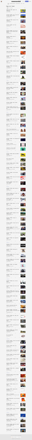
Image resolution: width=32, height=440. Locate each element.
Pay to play (7, 115)
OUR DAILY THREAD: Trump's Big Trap (12, 222)
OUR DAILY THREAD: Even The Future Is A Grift (12, 275)
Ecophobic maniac (8, 62)
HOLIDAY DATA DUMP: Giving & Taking (12, 374)
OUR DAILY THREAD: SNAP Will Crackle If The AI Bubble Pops (12, 424)
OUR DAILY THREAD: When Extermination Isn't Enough (12, 199)
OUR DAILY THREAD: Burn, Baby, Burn (12, 315)
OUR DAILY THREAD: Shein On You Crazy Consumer (12, 119)
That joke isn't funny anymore (9, 209)
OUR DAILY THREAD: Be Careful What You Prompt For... (13, 244)
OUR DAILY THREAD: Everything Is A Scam (12, 47)
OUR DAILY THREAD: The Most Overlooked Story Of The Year (13, 341)
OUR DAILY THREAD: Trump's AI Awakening (11, 218)
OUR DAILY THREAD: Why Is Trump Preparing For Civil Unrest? (11, 419)
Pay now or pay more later (9, 178)
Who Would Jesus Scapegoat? (9, 52)
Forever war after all (8, 321)
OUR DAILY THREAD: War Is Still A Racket (12, 281)
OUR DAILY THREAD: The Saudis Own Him (12, 354)
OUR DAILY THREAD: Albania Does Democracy (11, 98)
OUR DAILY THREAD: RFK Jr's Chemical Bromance (12, 368)
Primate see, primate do (9, 159)
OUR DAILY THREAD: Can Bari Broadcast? (13, 408)
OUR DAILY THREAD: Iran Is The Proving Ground (13, 233)
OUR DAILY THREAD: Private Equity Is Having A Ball (12, 114)
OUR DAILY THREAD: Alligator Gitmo (12, 358)
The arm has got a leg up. (9, 140)
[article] (16, 11)
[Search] (23, 1)
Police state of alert (8, 296)
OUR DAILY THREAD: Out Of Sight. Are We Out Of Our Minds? (12, 193)
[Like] (6, 34)
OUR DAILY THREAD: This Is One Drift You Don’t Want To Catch (12, 15)
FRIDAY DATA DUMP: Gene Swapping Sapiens (11, 93)
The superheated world (8, 316)
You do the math (8, 125)
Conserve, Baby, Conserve (9, 155)
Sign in (30, 1)
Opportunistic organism (9, 292)
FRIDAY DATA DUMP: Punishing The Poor (12, 51)
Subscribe (27, 1)
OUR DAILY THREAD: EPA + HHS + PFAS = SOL (12, 124)
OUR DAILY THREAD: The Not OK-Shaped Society (12, 56)
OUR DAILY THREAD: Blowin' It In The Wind (12, 204)
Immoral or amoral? (8, 234)
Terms (17, 435)
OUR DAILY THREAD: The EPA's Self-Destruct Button (12, 300)
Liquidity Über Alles (8, 57)
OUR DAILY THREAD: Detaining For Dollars (11, 249)
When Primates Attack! (10, 158)
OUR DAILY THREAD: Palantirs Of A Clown (12, 384)
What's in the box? (8, 359)
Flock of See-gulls (8, 11)
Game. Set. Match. (8, 282)
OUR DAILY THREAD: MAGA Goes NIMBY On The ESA (12, 154)
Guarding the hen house (9, 219)
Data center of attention (9, 103)
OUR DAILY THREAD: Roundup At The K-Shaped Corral (12, 213)
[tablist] (9, 8)
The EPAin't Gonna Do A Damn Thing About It (11, 144)
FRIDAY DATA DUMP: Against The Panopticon (11, 10)
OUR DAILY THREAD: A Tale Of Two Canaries (12, 134)
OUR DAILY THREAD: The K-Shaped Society (11, 265)
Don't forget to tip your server (9, 375)
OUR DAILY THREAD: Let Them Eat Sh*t (12, 429)
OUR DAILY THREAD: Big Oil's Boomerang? (11, 37)
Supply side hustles (8, 346)
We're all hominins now (9, 342)
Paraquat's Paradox (9, 143)
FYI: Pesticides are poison (9, 16)
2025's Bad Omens (8, 335)
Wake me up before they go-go (9, 326)
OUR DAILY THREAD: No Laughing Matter (12, 208)
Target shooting (8, 287)
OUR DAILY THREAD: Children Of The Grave (12, 83)
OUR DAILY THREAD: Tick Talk (11, 24)
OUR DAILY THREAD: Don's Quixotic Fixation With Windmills (12, 330)
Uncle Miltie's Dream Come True (9, 390)
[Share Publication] (24, 1)
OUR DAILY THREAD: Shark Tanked (11, 102)
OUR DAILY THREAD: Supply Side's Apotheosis (11, 389)
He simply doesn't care (8, 67)
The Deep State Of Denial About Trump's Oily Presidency (11, 379)
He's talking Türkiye (8, 72)
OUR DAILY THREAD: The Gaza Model (12, 172)
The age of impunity (8, 183)
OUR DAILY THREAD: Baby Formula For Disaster (12, 188)
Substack (13, 438)
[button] (8, 3)
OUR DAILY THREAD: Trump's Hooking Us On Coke (12, 168)
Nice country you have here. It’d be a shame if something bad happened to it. (13, 229)
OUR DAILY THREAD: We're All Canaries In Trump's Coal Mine (12, 260)
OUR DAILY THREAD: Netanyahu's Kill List (12, 71)
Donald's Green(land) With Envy (11, 305)
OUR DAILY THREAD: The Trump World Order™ (12, 238)
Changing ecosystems (8, 21)
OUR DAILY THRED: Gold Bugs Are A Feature (12, 42)
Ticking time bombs (8, 25)
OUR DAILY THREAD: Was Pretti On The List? (12, 286)
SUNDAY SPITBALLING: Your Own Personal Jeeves (13, 399)
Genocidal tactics (8, 173)
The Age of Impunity (8, 239)
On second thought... (8, 223)
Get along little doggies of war (9, 214)
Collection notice (19, 435)
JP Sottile (9, 26)
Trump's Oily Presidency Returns (9, 355)
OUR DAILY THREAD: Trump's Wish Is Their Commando (12, 182)
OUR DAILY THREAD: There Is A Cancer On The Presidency (12, 254)
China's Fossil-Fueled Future (11, 129)
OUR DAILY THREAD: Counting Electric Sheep (12, 325)
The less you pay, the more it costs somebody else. (11, 120)
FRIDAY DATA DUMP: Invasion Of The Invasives (12, 20)
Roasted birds (7, 135)
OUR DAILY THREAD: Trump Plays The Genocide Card (12, 404)
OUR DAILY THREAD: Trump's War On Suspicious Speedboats (12, 414)
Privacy (15, 435)
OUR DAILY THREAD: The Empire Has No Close (12, 320)
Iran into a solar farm (8, 109)
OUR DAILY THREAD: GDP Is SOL (11, 345)
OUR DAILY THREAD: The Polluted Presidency (11, 66)
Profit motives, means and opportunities (10, 148)
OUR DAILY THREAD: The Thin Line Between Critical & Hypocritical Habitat (11, 31)
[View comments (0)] (11, 27)
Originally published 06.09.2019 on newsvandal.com (12, 380)
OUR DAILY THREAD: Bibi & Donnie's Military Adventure (12, 227)
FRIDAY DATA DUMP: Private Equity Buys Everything (12, 76)
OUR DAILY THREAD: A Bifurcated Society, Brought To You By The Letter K (13, 310)
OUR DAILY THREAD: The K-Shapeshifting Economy (13, 139)
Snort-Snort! (7, 364)
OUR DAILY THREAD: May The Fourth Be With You (12, 270)
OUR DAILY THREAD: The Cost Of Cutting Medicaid (13, 177)
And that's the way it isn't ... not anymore (10, 409)
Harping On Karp (8, 385)
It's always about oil (8, 331)
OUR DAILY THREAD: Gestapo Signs (11, 295)
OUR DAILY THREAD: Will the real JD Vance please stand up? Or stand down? (12, 291)
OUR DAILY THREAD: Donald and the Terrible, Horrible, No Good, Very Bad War (13, 107)
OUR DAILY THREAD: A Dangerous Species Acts (12, 61)
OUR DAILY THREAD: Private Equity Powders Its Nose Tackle (12, 363)
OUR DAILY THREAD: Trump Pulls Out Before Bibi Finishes (12, 88)
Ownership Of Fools (8, 77)
